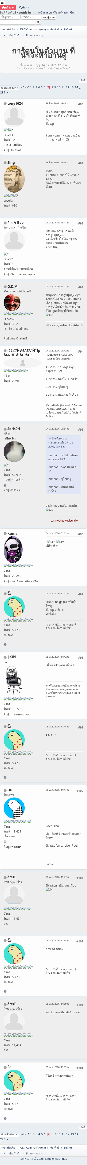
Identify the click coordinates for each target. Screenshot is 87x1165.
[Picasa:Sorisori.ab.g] (5, 485)
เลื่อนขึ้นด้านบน (9, 1134)
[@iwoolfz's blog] (5, 842)
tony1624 (15, 103)
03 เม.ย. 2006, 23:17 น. (57, 222)
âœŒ (11, 877)
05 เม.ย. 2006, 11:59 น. (57, 1003)
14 (76, 87)
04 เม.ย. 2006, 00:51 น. (57, 428)
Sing (11, 162)
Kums (12, 533)
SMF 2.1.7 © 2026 (32, 1159)
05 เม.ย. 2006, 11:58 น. (57, 940)
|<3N (11, 656)
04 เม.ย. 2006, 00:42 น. (57, 350)
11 (63, 87)
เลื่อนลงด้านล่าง (9, 87)
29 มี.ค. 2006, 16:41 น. (57, 103)
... (80, 87)
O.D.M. (13, 286)
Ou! (10, 790)
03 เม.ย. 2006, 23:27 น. (57, 286)
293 (2, 92)
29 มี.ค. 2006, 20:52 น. (57, 162)
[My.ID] (5, 644)
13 (72, 87)
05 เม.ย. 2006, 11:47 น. (57, 789)
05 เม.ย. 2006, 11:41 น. (57, 593)
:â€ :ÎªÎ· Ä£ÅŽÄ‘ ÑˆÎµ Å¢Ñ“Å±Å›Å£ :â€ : (22, 352)
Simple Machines (56, 1159)
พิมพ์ (83, 80)
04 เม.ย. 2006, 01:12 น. (57, 533)
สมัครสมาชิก (66, 12)
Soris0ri (13, 428)
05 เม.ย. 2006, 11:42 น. (57, 656)
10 (58, 87)
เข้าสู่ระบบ (45, 12)
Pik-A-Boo (15, 222)
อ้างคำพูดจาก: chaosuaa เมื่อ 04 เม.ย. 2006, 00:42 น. (61, 442)
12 (67, 87)
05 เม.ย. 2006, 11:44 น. (57, 726)
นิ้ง (9, 593)
